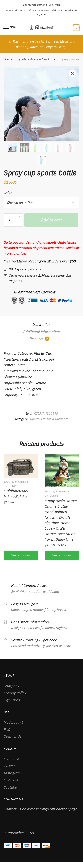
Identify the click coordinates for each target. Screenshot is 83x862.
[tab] (41, 325)
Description (41, 324)
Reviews (39, 338)
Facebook (12, 759)
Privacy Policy (15, 693)
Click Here (54, 4)
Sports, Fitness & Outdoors (36, 59)
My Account (13, 722)
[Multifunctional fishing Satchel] (21, 466)
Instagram (12, 773)
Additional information (41, 331)
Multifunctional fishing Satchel (16, 494)
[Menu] (6, 27)
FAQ (7, 729)
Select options (21, 555)
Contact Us (13, 736)
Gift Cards (12, 700)
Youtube (10, 787)
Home (8, 59)
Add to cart (51, 220)
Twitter (9, 766)
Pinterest (11, 780)
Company (11, 685)
